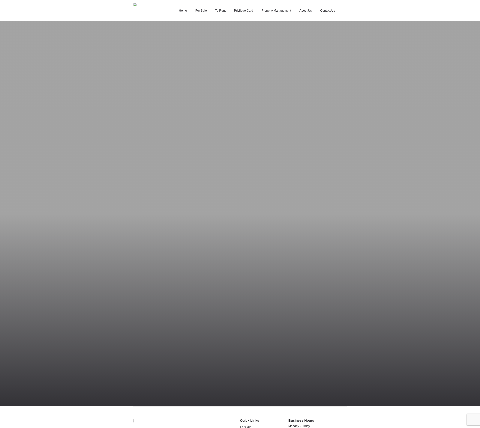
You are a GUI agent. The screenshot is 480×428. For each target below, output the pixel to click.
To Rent (220, 10)
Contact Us (327, 10)
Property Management (276, 10)
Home (183, 10)
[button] (344, 10)
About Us (305, 10)
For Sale (201, 10)
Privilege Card (243, 10)
